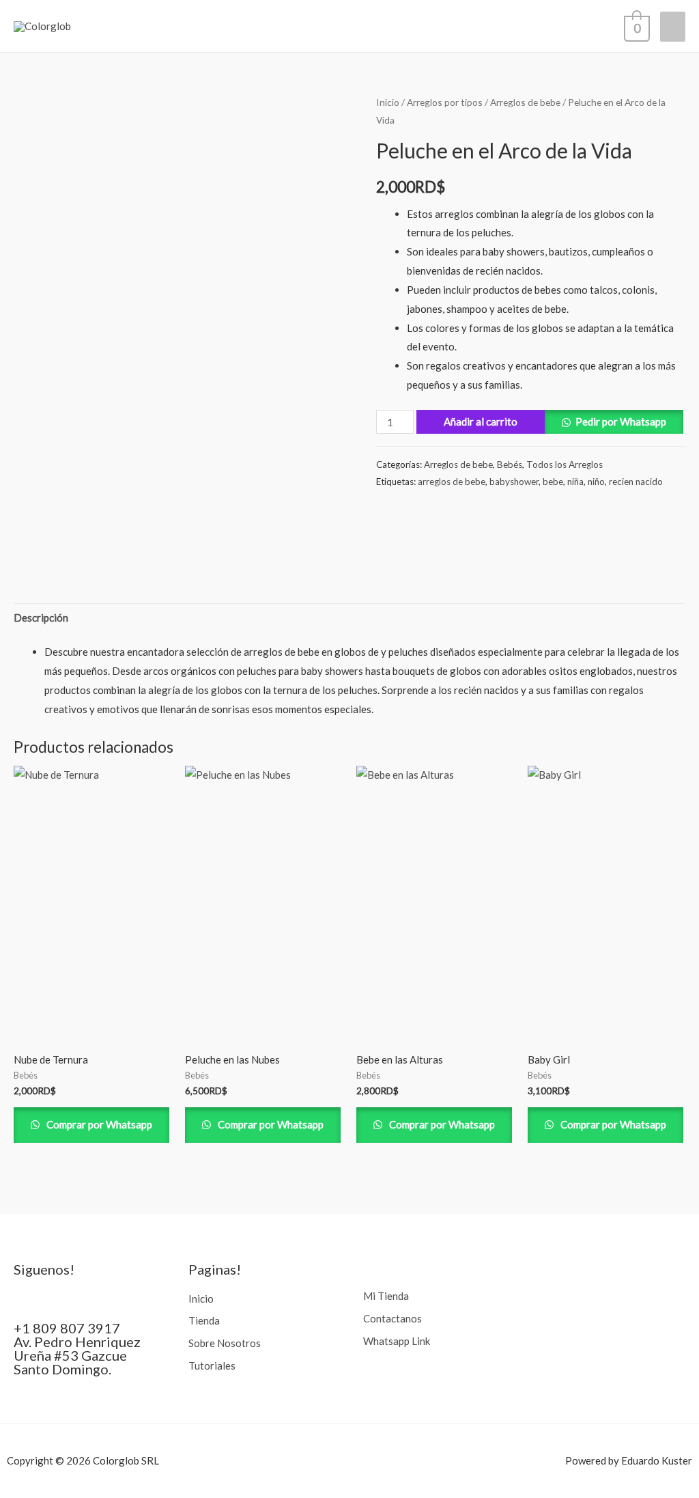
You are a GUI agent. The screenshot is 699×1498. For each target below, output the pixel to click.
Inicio (387, 102)
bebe (553, 481)
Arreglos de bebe (525, 102)
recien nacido (636, 481)
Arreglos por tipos (445, 102)
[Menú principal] (672, 27)
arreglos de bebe (451, 481)
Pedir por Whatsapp (620, 421)
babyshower (514, 481)
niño (596, 481)
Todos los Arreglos (564, 464)
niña (575, 481)
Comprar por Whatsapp (98, 1124)
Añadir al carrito (480, 421)
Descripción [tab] (41, 617)
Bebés (509, 464)
